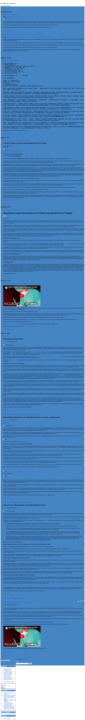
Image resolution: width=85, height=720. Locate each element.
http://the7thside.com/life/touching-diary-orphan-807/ (19, 17)
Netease (7, 423)
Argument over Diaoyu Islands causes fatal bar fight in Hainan (17, 502)
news (64, 230)
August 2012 (6, 674)
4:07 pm (7, 132)
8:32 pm (7, 593)
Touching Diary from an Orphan (10, 14)
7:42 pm (7, 29)
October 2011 (6, 677)
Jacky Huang (6, 420)
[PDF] (79, 602)
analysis (66, 243)
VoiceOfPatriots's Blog (8, 8)
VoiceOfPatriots (5, 660)
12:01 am (8, 275)
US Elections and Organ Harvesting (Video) (13, 598)
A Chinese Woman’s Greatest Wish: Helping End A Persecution (17, 140)
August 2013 (6, 669)
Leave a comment (9, 30)
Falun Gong (5, 156)
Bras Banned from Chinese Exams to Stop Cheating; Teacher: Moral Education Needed (23, 34)
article (25, 266)
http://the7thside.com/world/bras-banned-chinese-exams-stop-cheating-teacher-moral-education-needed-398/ (29, 37)
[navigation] (42, 663)
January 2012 (6, 675)
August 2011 (6, 679)
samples (5, 269)
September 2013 (7, 668)
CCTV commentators (36, 351)
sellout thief (61, 374)
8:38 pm (7, 497)
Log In (17, 664)
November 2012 (7, 671)
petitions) (56, 235)
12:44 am (8, 328)
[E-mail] (83, 603)
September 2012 (7, 673)
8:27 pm (7, 651)
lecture (11, 354)
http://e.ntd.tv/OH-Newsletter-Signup (29, 326)
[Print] (81, 602)
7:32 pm (7, 53)
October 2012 (6, 672)
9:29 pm (7, 409)
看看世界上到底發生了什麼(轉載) (11, 60)
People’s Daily (46, 351)
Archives (3, 666)
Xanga (17, 661)
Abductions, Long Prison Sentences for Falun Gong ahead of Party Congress (20, 209)
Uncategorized (7, 718)
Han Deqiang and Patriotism (9, 336)
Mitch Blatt (5, 341)
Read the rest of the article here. (9, 199)
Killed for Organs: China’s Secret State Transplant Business (16, 283)
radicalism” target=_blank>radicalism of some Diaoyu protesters (48, 356)
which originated (15, 360)
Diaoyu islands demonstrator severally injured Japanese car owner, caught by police (22, 414)
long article (45, 520)
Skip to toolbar (19, 659)
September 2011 (7, 678)
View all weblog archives (9, 681)
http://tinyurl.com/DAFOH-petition (13, 323)
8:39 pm (7, 202)
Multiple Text (13, 353)
